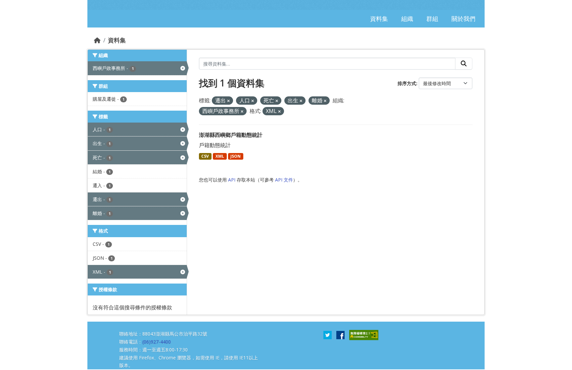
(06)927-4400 (156, 342)
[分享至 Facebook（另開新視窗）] (340, 334)
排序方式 (407, 83)
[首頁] (97, 40)
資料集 (117, 40)
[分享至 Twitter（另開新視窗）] (327, 334)
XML (219, 156)
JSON (235, 156)
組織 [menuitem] (407, 19)
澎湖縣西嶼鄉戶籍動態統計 (230, 134)
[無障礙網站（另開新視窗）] (364, 334)
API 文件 (284, 180)
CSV (205, 156)
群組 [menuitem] (432, 19)
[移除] (228, 100)
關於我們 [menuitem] (463, 19)
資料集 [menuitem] (379, 19)
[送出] (463, 64)
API (231, 180)
